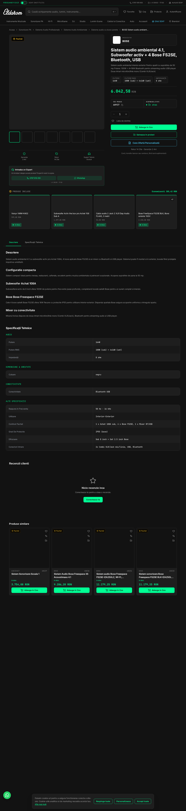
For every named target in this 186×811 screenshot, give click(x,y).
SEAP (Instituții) (36, 3)
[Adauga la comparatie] (46, 536)
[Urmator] (177, 562)
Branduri (175, 21)
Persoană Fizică (11, 3)
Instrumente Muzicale (16, 21)
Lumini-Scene (96, 21)
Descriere (13, 242)
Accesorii (143, 21)
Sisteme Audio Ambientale (75, 30)
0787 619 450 (137, 3)
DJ (73, 21)
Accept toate (143, 801)
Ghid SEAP (159, 21)
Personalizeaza (123, 801)
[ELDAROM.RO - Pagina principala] (12, 12)
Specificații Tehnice (34, 242)
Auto (132, 21)
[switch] (24, 2)
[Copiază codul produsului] (122, 104)
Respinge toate (103, 801)
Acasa (12, 30)
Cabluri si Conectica (116, 21)
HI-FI (50, 21)
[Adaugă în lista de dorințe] (113, 121)
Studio (82, 21)
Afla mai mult (40, 804)
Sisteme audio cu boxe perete (104, 30)
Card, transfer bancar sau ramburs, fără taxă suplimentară (143, 153)
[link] (29, 561)
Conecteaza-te (93, 499)
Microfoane (62, 21)
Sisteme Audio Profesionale (47, 30)
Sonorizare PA (37, 21)
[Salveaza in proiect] (46, 540)
